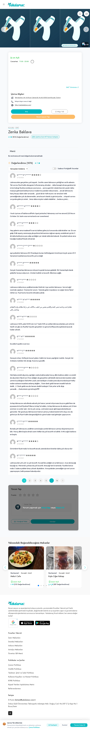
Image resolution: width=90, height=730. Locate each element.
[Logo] (16, 604)
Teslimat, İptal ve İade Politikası (21, 673)
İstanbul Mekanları (15, 641)
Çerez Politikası (14, 665)
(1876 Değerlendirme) (20, 137)
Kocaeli (11, 128)
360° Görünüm (71, 87)
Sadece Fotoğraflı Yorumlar (68, 168)
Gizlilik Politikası (14, 669)
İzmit (17, 128)
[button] (86, 29)
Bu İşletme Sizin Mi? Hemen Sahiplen (46, 137)
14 (57, 480)
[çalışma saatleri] (32, 61)
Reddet (64, 725)
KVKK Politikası (14, 680)
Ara (26, 112)
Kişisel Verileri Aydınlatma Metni (21, 684)
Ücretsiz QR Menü (15, 653)
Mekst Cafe (16, 576)
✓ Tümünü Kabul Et (78, 725)
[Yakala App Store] (26, 623)
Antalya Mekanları (15, 649)
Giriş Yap (45, 507)
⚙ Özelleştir (53, 725)
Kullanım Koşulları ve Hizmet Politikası (23, 677)
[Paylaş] (86, 13)
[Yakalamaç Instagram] (10, 713)
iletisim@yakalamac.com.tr (25, 700)
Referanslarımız (14, 688)
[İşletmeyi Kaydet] (80, 13)
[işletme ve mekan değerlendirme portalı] (4, 4)
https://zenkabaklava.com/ (23, 105)
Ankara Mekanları (15, 645)
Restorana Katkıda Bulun (70, 45)
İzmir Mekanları (14, 638)
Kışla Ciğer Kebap (56, 576)
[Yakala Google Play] (42, 623)
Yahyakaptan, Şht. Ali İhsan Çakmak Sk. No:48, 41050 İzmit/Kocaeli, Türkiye (37, 97)
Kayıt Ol (60, 507)
